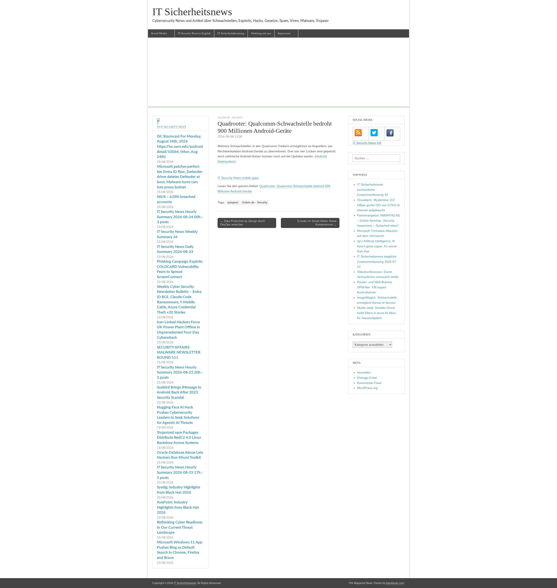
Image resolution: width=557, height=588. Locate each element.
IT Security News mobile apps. (238, 177)
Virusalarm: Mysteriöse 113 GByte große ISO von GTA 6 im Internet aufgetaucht (378, 205)
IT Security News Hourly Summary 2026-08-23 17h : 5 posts (179, 472)
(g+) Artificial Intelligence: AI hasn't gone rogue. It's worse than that (377, 246)
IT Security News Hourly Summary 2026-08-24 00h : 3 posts (179, 217)
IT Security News (173, 126)
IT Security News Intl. (367, 143)
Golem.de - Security (230, 117)
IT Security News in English (194, 33)
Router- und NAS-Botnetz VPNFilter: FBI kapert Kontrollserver (374, 287)
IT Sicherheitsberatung (231, 33)
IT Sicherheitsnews (192, 11)
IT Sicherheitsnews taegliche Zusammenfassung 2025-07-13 (377, 261)
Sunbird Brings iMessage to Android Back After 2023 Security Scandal (179, 392)
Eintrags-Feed (367, 377)
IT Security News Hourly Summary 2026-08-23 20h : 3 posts (179, 372)
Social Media (159, 33)
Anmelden (364, 372)
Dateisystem (226, 161)
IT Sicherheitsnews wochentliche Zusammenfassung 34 (372, 189)
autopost (232, 202)
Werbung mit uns (261, 33)
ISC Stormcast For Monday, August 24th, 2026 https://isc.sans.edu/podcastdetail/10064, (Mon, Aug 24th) (180, 147)
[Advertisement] (278, 76)
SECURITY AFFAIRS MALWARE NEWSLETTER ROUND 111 (178, 352)
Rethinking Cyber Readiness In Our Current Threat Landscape (179, 527)
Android (321, 156)
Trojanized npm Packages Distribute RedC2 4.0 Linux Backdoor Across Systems (179, 438)
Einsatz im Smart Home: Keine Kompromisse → (317, 222)
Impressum (284, 33)
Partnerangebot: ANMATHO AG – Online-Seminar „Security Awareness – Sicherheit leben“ (378, 220)
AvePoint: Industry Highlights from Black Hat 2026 (178, 507)
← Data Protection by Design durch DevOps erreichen (242, 222)
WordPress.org (367, 388)
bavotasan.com (395, 583)
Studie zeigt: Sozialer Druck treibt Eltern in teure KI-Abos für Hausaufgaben (376, 313)
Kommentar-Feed (369, 383)
